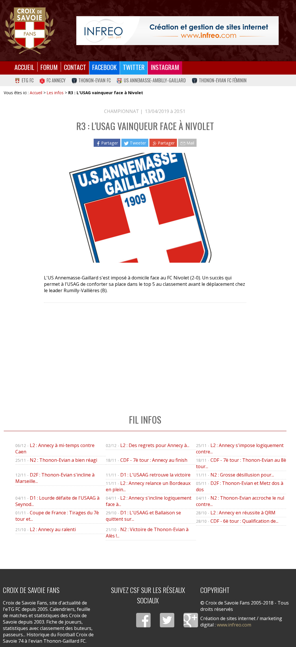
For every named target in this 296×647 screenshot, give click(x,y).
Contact (75, 67)
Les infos (55, 92)
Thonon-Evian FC (94, 80)
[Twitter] (167, 620)
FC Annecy (56, 80)
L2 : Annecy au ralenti (53, 529)
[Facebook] (143, 620)
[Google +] (191, 620)
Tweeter (138, 143)
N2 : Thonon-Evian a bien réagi (63, 460)
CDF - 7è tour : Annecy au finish (153, 460)
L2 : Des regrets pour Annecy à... (154, 445)
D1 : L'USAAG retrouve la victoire (155, 475)
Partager (109, 143)
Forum (49, 67)
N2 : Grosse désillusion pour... (242, 475)
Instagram (165, 67)
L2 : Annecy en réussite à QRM (242, 512)
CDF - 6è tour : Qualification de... (244, 521)
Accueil (24, 67)
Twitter (134, 67)
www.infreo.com (234, 625)
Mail (190, 143)
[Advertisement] (145, 352)
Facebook (104, 67)
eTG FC (28, 80)
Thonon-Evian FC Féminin (223, 80)
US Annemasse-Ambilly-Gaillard (155, 80)
